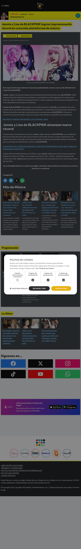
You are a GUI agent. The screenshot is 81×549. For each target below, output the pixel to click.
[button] (19, 288)
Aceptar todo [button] (61, 288)
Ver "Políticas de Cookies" (45, 268)
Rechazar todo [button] (39, 288)
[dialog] (40, 274)
